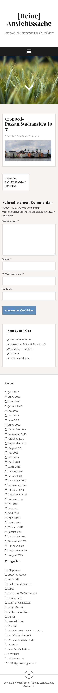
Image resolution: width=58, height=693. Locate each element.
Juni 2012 (13, 415)
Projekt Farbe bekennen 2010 (25, 630)
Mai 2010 (13, 513)
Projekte (13, 644)
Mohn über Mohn (21, 339)
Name (6, 259)
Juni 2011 (13, 457)
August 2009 (15, 555)
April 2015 (14, 396)
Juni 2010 (13, 508)
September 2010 (17, 494)
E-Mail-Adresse (13, 274)
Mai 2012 (13, 420)
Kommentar (10, 221)
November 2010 (17, 485)
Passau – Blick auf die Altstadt (28, 344)
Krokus (15, 353)
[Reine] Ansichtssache (29, 19)
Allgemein (14, 570)
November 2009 (17, 541)
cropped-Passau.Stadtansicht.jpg (15, 182)
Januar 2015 (15, 406)
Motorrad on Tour (18, 612)
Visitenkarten (16, 658)
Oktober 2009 (16, 545)
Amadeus (45, 682)
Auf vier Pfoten (17, 574)
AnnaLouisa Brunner (27, 136)
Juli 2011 (13, 452)
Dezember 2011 (17, 429)
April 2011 (14, 461)
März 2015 (14, 401)
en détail (13, 579)
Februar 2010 (15, 527)
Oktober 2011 (16, 438)
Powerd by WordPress (16, 682)
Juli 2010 (13, 503)
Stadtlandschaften (19, 649)
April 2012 (14, 424)
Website (7, 289)
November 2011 (17, 434)
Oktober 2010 (16, 489)
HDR (11, 588)
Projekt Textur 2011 (19, 635)
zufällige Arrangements (22, 663)
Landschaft (14, 598)
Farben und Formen (19, 584)
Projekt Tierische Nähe (21, 639)
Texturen (13, 653)
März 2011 (14, 466)
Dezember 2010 (17, 480)
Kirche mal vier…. (21, 358)
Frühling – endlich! (22, 348)
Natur (11, 616)
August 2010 (15, 499)
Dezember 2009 (17, 536)
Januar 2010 (15, 531)
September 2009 (17, 550)
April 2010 (14, 517)
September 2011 (17, 443)
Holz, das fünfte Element (22, 593)
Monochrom (15, 607)
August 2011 (15, 448)
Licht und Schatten (19, 602)
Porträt (12, 625)
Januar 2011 (15, 475)
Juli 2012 (13, 410)
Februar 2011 (15, 471)
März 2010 (14, 522)
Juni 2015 (13, 392)
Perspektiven (16, 621)
